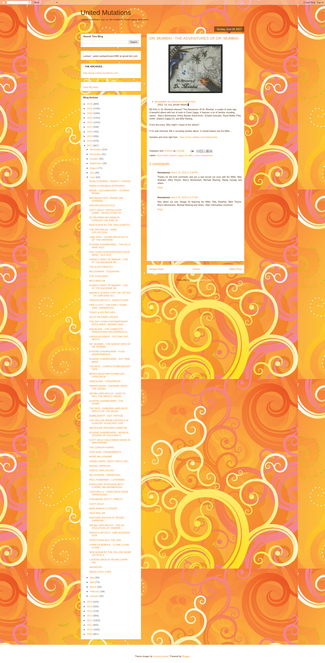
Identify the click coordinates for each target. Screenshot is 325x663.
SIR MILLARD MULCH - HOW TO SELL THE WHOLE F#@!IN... (107, 395)
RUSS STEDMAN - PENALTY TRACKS (110, 181)
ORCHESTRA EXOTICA (102, 205)
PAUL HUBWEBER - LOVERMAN (106, 479)
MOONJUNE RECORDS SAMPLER (108, 427)
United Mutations (106, 12)
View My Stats (90, 87)
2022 (90, 122)
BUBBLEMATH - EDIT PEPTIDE (106, 415)
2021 (90, 127)
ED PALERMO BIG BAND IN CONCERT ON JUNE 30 (104, 219)
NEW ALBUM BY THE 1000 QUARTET (110, 225)
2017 (90, 145)
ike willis (189, 155)
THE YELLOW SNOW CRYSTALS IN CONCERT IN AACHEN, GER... (108, 422)
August (94, 168)
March (93, 586)
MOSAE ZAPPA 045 (99, 466)
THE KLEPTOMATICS (101, 267)
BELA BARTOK (97, 280)
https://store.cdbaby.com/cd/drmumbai (198, 137)
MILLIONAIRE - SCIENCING (104, 271)
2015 (90, 606)
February (95, 591)
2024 (90, 113)
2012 (90, 620)
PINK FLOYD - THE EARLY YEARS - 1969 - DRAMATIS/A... (108, 306)
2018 (90, 140)
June (93, 177)
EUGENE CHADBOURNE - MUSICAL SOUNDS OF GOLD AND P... (109, 434)
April (92, 582)
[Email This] (198, 151)
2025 (90, 108)
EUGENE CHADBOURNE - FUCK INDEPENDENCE (107, 353)
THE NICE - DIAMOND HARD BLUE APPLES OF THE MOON (108, 410)
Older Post (235, 269)
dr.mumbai (160, 101)
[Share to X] (204, 151)
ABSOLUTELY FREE (100, 571)
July (92, 172)
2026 (90, 104)
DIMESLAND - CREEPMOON (105, 381)
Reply (160, 187)
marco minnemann (203, 155)
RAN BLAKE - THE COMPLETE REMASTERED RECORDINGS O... (109, 330)
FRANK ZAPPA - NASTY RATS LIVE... (109, 461)
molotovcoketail (161, 656)
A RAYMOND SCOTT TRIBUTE (106, 499)
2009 (90, 634)
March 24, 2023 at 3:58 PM (184, 172)
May (92, 577)
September (96, 163)
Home (196, 269)
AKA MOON (95, 567)
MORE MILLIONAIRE (100, 456)
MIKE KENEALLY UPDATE (103, 508)
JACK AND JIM (97, 513)
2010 (90, 629)
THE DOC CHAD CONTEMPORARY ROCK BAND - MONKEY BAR (108, 323)
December (96, 149)
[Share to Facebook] (207, 151)
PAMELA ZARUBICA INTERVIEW (106, 185)
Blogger (185, 656)
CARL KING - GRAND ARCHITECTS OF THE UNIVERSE (108, 238)
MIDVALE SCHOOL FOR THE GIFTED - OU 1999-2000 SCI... (110, 294)
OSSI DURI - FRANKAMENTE (105, 452)
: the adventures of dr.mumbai (181, 101)
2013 (90, 615)
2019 (90, 136)
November (96, 154)
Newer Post (156, 269)
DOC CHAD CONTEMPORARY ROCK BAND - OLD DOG (109, 253)
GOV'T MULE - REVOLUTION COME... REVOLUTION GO (105, 211)
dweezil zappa (176, 155)
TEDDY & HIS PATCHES (102, 312)
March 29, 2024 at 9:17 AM (184, 197)
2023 (90, 117)
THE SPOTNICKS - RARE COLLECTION (103, 231)
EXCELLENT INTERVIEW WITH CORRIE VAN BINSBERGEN (106, 486)
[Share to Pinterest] (211, 151)
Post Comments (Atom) (202, 280)
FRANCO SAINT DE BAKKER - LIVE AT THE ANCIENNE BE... (108, 261)
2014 (90, 611)
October (94, 158)
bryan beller (162, 155)
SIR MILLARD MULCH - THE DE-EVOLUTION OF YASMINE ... (107, 526)
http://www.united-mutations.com (100, 73)
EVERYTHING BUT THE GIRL (105, 540)
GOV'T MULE (96, 504)
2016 (90, 601)
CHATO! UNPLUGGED (101, 470)
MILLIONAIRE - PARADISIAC (104, 475)
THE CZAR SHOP (98, 276)
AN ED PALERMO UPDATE (103, 317)
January (94, 596)
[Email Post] (191, 151)
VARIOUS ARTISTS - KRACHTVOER (108, 300)
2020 (90, 131)
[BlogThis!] (201, 151)
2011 (90, 625)
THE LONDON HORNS (101, 447)
